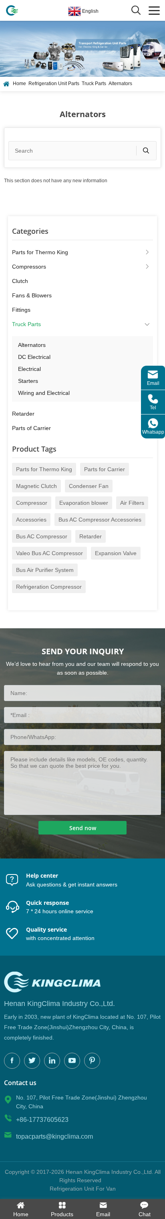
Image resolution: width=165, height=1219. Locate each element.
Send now (82, 828)
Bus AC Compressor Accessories (99, 519)
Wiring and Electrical (44, 393)
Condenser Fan (89, 486)
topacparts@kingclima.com (54, 1136)
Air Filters (132, 503)
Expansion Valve (116, 553)
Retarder (23, 413)
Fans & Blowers (32, 295)
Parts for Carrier (104, 469)
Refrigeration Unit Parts (53, 83)
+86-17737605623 (42, 1119)
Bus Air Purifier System (45, 570)
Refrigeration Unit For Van (83, 1188)
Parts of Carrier (31, 428)
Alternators (120, 83)
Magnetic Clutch (36, 486)
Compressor (31, 503)
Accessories (31, 519)
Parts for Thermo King (40, 252)
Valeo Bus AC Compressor (49, 553)
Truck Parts (94, 83)
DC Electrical (34, 357)
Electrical (29, 369)
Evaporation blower (83, 503)
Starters (28, 381)
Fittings (21, 310)
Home (19, 83)
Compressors (29, 266)
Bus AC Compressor (41, 536)
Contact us (20, 1083)
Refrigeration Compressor (49, 587)
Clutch (20, 281)
